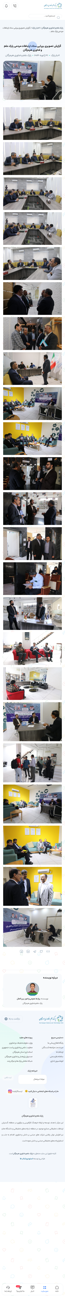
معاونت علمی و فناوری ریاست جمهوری (17, 1047)
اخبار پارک (36, 28)
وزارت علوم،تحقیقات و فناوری (20, 1043)
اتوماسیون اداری (56, 1061)
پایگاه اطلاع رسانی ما (55, 1043)
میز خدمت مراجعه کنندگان (52, 1047)
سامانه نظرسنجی (56, 1056)
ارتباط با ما (59, 1052)
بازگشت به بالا (14, 1019)
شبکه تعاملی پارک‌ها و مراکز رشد (19, 1061)
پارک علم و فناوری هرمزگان (52, 28)
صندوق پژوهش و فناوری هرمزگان (18, 1056)
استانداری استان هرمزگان (22, 1052)
